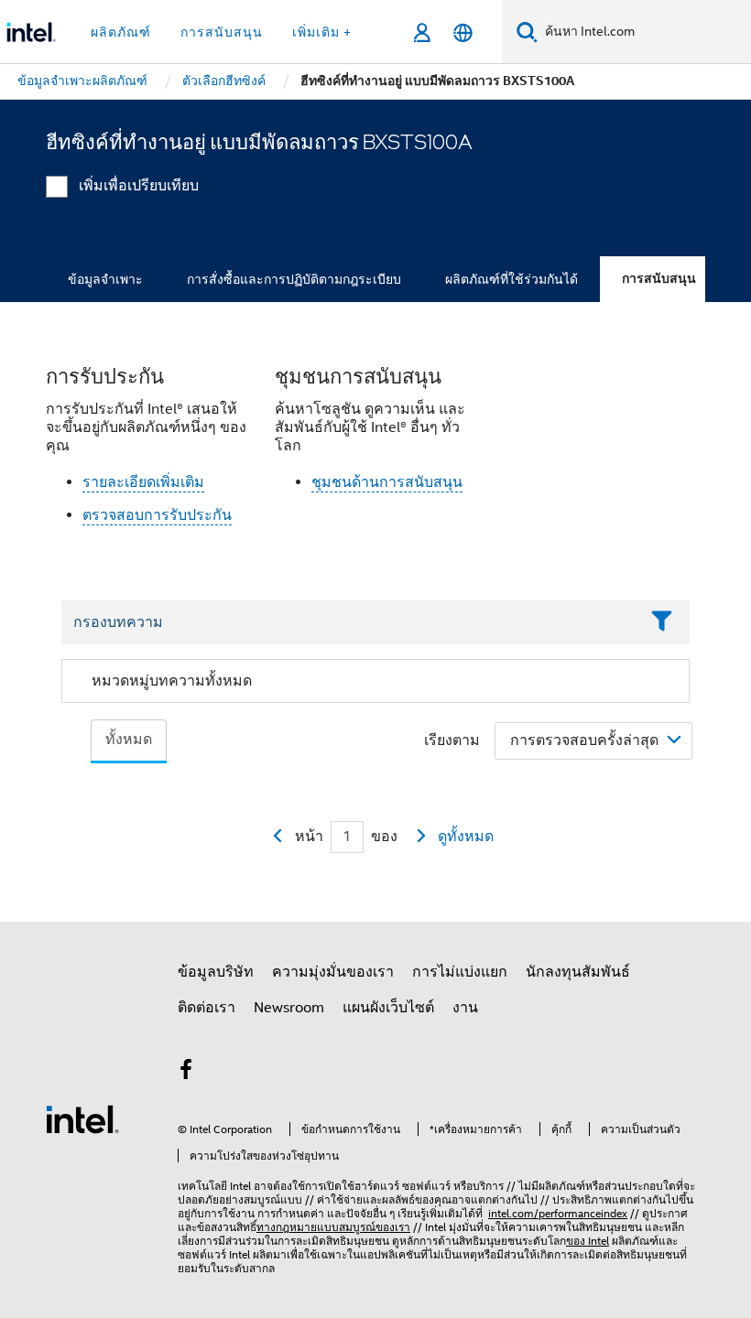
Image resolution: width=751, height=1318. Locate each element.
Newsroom (289, 1008)
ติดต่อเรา (206, 1008)
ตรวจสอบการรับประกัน (157, 515)
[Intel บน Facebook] (185, 1072)
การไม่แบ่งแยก (459, 972)
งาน (465, 1008)
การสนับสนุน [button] (221, 32)
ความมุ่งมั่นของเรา (333, 972)
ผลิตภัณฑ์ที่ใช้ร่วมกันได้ (511, 279)
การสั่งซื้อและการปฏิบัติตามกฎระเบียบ (294, 279)
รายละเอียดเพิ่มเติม (143, 482)
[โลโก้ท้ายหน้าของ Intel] (82, 1118)
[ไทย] (463, 32)
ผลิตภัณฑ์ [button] (121, 32)
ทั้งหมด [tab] (128, 739)
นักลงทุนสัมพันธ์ (578, 972)
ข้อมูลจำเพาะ (105, 279)
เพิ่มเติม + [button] (322, 32)
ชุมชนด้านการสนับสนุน (387, 482)
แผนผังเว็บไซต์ (388, 1008)
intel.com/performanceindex (557, 1213)
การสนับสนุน (659, 278)
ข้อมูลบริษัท (216, 972)
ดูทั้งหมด (466, 836)
